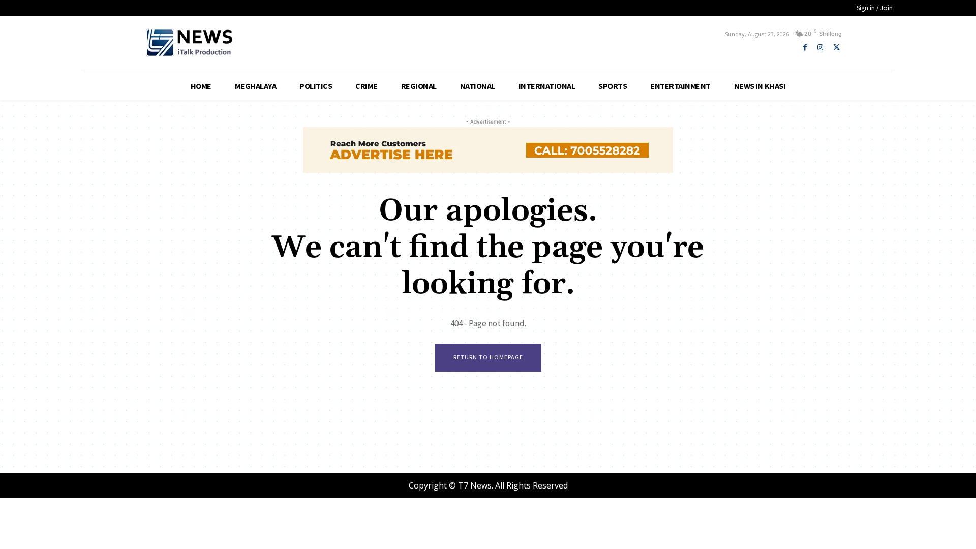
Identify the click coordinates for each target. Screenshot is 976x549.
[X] (836, 47)
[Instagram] (820, 47)
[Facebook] (805, 47)
